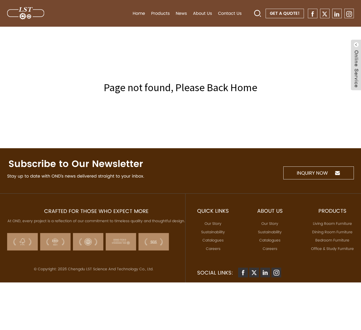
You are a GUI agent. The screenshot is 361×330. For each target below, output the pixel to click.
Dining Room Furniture (332, 232)
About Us (202, 13)
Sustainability (213, 232)
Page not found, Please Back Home (180, 87)
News (181, 13)
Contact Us (230, 13)
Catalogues (213, 240)
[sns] (312, 13)
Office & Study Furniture (332, 248)
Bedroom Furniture (332, 240)
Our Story (213, 223)
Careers (213, 248)
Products (160, 13)
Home (139, 13)
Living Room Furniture (332, 223)
